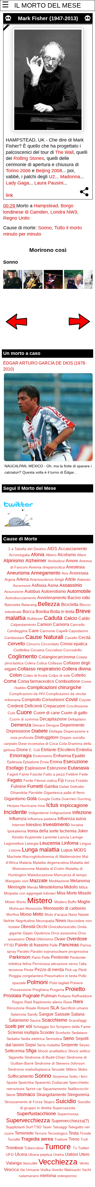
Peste (29, 970)
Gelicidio (77, 786)
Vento (84, 1163)
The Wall (64, 152)
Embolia (84, 749)
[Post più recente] (16, 333)
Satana (77, 1014)
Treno (74, 1139)
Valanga (14, 1163)
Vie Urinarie (29, 1170)
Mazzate (39, 880)
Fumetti (35, 786)
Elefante (48, 749)
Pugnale (31, 995)
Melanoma (80, 880)
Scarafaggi (78, 1020)
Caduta (53, 618)
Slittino (71, 1069)
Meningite (17, 887)
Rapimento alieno (47, 1002)
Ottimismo (44, 939)
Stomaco (25, 1094)
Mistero (39, 900)
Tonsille (14, 1139)
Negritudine (25, 921)
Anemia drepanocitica (47, 567)
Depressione (18, 731)
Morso (26, 914)
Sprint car (34, 1089)
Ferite (28, 780)
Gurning (84, 799)
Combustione (67, 681)
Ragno (17, 1002)
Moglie (84, 901)
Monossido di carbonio (64, 908)
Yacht (86, 1170)
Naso (72, 914)
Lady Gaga (17, 183)
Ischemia (68, 830)
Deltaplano (77, 719)
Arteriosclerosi (42, 579)
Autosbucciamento (20, 598)
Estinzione (57, 768)
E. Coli (34, 750)
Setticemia (15, 1050)
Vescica (11, 1169)
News (60, 920)
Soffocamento (21, 1076)
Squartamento (54, 1089)
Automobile (79, 591)
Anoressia (78, 573)
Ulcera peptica (40, 1154)
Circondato (50, 644)
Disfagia (56, 731)
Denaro (38, 725)
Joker (83, 830)
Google (44, 799)
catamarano (29, 1176)
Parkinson (19, 957)
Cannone (47, 631)
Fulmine (18, 786)
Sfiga (31, 1050)
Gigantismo (15, 798)
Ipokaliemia (16, 831)
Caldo (84, 618)
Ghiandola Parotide (26, 792)
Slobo (82, 1069)
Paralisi (23, 951)
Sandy (32, 1014)
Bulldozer (35, 618)
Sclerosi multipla (23, 1032)
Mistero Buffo (65, 902)
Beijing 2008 (49, 170)
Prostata (12, 995)
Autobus (32, 591)
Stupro (49, 1102)
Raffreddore (82, 996)
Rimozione (16, 1008)
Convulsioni (53, 699)
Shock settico (79, 1051)
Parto (36, 957)
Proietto (75, 989)
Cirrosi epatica (73, 643)
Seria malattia (48, 1045)
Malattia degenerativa (51, 862)
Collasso (55, 663)
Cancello (77, 624)
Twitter (83, 1148)
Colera (30, 663)
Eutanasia (78, 768)
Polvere (76, 983)
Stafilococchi (78, 1089)
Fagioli (12, 774)
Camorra (61, 624)
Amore (72, 560)
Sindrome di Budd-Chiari (45, 1057)
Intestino (34, 824)
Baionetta (12, 605)
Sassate (62, 1014)
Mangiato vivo (16, 881)
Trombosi (14, 1147)
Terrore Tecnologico (51, 1133)
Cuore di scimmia (24, 719)
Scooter (47, 1032)
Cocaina (37, 650)
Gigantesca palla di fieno (64, 792)
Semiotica (54, 1039)
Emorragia (21, 755)
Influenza (17, 818)
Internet (18, 825)
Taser (47, 1127)
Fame (24, 774)
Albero (51, 555)
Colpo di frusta (35, 675)
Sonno (45, 227)
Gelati (64, 786)
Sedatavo (79, 1033)
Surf (29, 1127)
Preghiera (40, 990)
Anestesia (75, 567)
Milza (83, 887)
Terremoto (24, 1133)
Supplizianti (15, 1127)
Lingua (85, 843)
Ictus (52, 805)
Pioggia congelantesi (26, 976)
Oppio (28, 933)
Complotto (31, 699)
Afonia (37, 554)
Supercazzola (64, 1108)
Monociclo (33, 908)
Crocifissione (77, 706)
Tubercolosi (34, 1148)
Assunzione (13, 591)
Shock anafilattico (52, 1051)
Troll (84, 1139)
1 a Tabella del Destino (27, 549)
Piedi (82, 970)
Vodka (45, 1170)
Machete (14, 856)
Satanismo (19, 1020)
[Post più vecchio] (79, 333)
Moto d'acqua (56, 914)
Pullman (49, 995)
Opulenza (42, 933)
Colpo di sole (59, 675)
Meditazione (59, 881)
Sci (52, 1027)
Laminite (50, 837)
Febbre (72, 774)
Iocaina (77, 825)
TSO (37, 1127)
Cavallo (71, 638)
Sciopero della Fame (73, 1027)
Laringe (76, 837)
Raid (28, 1002)
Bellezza (49, 604)
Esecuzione (75, 761)
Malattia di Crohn (50, 868)
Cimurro (33, 644)
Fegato (14, 780)
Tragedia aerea (37, 1139)
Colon (16, 675)
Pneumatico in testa (60, 976)
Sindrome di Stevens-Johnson (60, 1063)
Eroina (56, 761)
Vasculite (30, 1163)
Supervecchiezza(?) (70, 1120)
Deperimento (72, 725)
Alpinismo (13, 560)
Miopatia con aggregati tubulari (30, 893)
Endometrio (42, 756)
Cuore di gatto (74, 712)
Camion (44, 624)
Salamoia (18, 1014)
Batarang (29, 605)
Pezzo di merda (49, 969)
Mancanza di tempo (70, 875)
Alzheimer (35, 560)
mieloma (48, 1175)
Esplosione (35, 768)
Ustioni (71, 1154)
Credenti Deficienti (24, 705)
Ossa (30, 938)
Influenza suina (72, 818)
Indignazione (60, 813)
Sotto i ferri (78, 1076)
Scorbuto (62, 1033)
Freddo (82, 780)
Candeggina (17, 631)
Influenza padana (41, 819)
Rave (67, 1002)
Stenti (10, 1095)
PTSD (9, 945)
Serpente (69, 1044)
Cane (33, 630)
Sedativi (13, 1039)
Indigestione (38, 813)
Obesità (28, 926)
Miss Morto (67, 893)
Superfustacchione (36, 1113)
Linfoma (69, 843)
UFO (10, 1154)
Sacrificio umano (74, 1008)
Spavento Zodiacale (51, 1082)
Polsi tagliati (59, 983)
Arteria (22, 579)
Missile (84, 893)
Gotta (55, 799)
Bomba (42, 611)
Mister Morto (15, 902)
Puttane (64, 996)
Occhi (41, 926)
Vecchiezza (58, 1162)
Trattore (61, 1139)
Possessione (20, 990)
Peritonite (60, 957)
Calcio (70, 618)
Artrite (70, 579)
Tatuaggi (60, 1127)
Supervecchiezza (28, 1120)
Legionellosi (14, 843)
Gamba (51, 786)
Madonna (70, 176)
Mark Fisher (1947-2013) (48, 18)
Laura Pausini (48, 183)
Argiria (9, 579)
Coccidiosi (53, 650)
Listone (15, 850)
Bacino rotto (79, 597)
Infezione (82, 812)
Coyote (85, 700)
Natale (83, 914)
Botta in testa (62, 611)
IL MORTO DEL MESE (47, 5)
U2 (52, 176)
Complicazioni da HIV (27, 694)
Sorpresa (60, 1076)
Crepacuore (54, 705)
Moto (38, 914)
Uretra (58, 1154)
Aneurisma (18, 573)
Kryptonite (33, 837)
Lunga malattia (40, 849)
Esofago (14, 768)
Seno (68, 1038)
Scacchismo (54, 1020)
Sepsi (30, 1044)
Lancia (63, 837)
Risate (31, 1008)
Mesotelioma (51, 887)
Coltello (78, 675)
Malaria (25, 862)
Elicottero (66, 749)
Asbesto (84, 579)
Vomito (57, 1170)
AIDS (52, 548)
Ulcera (21, 1154)
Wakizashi (72, 1170)
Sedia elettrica (33, 1039)
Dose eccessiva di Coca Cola (42, 743)
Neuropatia (45, 921)
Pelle (46, 957)
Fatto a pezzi (54, 774)
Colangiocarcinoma (57, 656)
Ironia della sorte (43, 830)
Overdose (76, 938)
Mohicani (16, 908)
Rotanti (43, 1008)
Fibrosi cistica (45, 780)
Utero (84, 1154)
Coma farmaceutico (36, 681)
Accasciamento (72, 548)
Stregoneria (78, 1094)
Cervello (16, 643)
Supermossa (67, 1114)
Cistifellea (21, 650)
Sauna (35, 1020)
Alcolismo (67, 554)
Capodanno (78, 631)
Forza (70, 780)
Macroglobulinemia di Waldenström (51, 856)
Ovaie (59, 938)
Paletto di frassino (32, 944)
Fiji (61, 780)
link (9, 195)
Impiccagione (74, 805)
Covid (71, 699)
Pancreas (69, 944)
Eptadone (31, 762)
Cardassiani (14, 638)
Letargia (32, 843)
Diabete (39, 731)
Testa (74, 1133)
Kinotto (18, 837)
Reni (78, 1001)
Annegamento (45, 573)
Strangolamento (51, 1094)
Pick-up (71, 970)
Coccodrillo (72, 650)
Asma (53, 585)
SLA (54, 1007)
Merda (32, 887)
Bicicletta (69, 604)
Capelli (62, 631)
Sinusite (58, 1069)
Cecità (84, 637)
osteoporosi (67, 1176)
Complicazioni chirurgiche (54, 687)
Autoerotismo (53, 591)
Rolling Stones (28, 158)
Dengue (52, 725)
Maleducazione (40, 875)
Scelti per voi (18, 1026)
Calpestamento (23, 624)
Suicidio (66, 1101)
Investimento (56, 824)
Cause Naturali (44, 637)
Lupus (67, 850)
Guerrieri (68, 799)
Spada (11, 1082)
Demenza (21, 725)
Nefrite (9, 921)
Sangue (46, 1014)
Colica (42, 663)
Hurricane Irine (32, 806)
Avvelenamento (51, 597)
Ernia (44, 762)
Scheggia (41, 1027)
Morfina (12, 914)
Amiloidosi (56, 561)
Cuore (24, 712)
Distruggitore (47, 737)
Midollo (71, 887)
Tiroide (85, 1133)
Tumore (58, 1146)
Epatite (78, 755)
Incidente (15, 812)
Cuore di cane (47, 712)
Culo (11, 713)
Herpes (13, 806)
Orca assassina (64, 933)
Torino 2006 (18, 170)
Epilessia (14, 762)
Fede (83, 774)
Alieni (81, 555)
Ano (65, 573)
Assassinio (70, 585)
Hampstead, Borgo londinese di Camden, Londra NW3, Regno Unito (40, 212)
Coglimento (22, 656)
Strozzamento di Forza (23, 1102)
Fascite (36, 774)
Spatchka (26, 1082)
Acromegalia (19, 555)
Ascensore (22, 585)
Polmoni (37, 982)
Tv (75, 1148)
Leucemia (50, 843)
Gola (32, 798)
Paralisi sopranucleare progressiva (59, 951)
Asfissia (39, 585)
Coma (10, 681)
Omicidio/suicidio (62, 927)
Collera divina (76, 668)
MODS (80, 850)
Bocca (29, 611)
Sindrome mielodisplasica (29, 1069)
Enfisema (62, 755)
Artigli (59, 579)
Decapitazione (53, 719)
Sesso (84, 1045)
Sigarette (15, 1057)
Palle (54, 945)
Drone (22, 749)
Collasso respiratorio (39, 668)
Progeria (57, 990)
